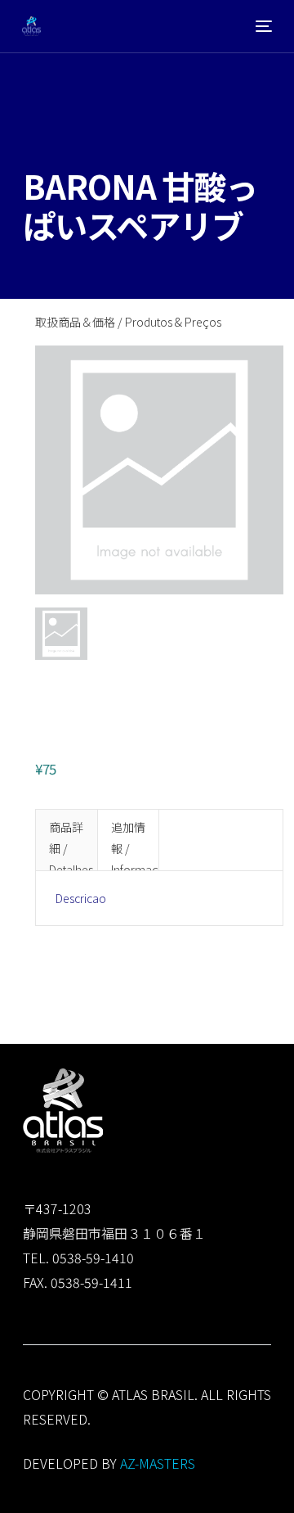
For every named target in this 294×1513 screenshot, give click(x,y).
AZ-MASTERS (157, 1463)
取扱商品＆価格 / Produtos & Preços (128, 322)
